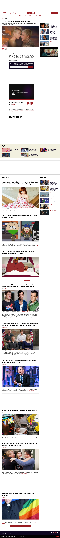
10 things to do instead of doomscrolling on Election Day (20, 411)
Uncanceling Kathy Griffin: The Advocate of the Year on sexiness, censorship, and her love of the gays (20, 183)
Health (30, 15)
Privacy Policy (16, 536)
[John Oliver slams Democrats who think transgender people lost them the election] (20, 376)
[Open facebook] (10, 13)
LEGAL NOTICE (36, 532)
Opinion (40, 15)
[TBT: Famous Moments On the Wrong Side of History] (43, 149)
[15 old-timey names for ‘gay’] (6, 149)
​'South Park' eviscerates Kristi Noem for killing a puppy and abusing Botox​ (20, 216)
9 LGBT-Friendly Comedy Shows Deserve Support (33, 150)
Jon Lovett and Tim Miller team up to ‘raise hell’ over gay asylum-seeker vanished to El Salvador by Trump (20, 286)
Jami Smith (6, 48)
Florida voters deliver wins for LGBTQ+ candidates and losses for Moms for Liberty (53, 202)
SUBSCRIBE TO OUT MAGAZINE (4, 13)
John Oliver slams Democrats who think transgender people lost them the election (19, 361)
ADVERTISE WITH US (17, 532)
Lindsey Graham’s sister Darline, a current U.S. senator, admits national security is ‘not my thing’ (54, 39)
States (50, 192)
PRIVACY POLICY (22, 532)
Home (3, 18)
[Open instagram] (15, 13)
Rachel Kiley (4, 497)
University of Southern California (26, 311)
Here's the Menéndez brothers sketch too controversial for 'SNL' (14, 154)
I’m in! (30, 67)
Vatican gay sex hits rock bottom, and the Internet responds (18, 494)
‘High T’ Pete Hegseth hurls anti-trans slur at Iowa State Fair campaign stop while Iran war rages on (53, 207)
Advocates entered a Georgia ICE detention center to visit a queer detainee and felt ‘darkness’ (53, 45)
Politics (20, 15)
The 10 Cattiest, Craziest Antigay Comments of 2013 (33, 155)
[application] (49, 52)
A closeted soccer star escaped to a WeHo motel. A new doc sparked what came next (53, 213)
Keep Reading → (26, 210)
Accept (58, 536)
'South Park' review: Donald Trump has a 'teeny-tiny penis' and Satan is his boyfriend (19, 252)
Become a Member (30, 103)
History (36, 15)
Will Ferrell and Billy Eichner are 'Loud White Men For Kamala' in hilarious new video (19, 444)
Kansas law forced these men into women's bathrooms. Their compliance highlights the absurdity (54, 190)
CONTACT (3, 532)
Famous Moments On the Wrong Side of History (52, 150)
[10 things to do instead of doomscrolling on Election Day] (20, 424)
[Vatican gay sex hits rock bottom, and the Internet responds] (20, 509)
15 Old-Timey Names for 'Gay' (14, 150)
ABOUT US (6, 532)
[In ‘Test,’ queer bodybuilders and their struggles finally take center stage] (44, 25)
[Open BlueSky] (12, 13)
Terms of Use (22, 536)
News (25, 15)
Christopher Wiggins (5, 288)
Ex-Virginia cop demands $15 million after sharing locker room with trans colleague (53, 196)
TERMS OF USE (32, 532)
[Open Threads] (14, 13)
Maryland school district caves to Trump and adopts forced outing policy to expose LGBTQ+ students (53, 184)
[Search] (50, 12)
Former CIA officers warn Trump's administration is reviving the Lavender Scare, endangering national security (53, 34)
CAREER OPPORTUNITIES (11, 532)
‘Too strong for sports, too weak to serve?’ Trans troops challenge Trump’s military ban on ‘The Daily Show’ (20, 324)
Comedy (6, 18)
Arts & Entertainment (53, 210)
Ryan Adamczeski (4, 185)
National (51, 35)
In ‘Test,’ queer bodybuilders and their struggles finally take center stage (53, 27)
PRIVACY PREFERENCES (27, 532)
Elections (51, 198)
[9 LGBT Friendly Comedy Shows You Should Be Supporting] (24, 149)
